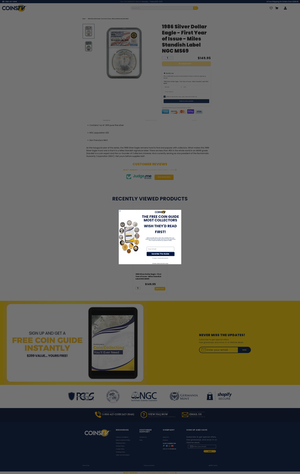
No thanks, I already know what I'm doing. (160, 263)
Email (149, 245)
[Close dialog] (120, 211)
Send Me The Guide (160, 254)
